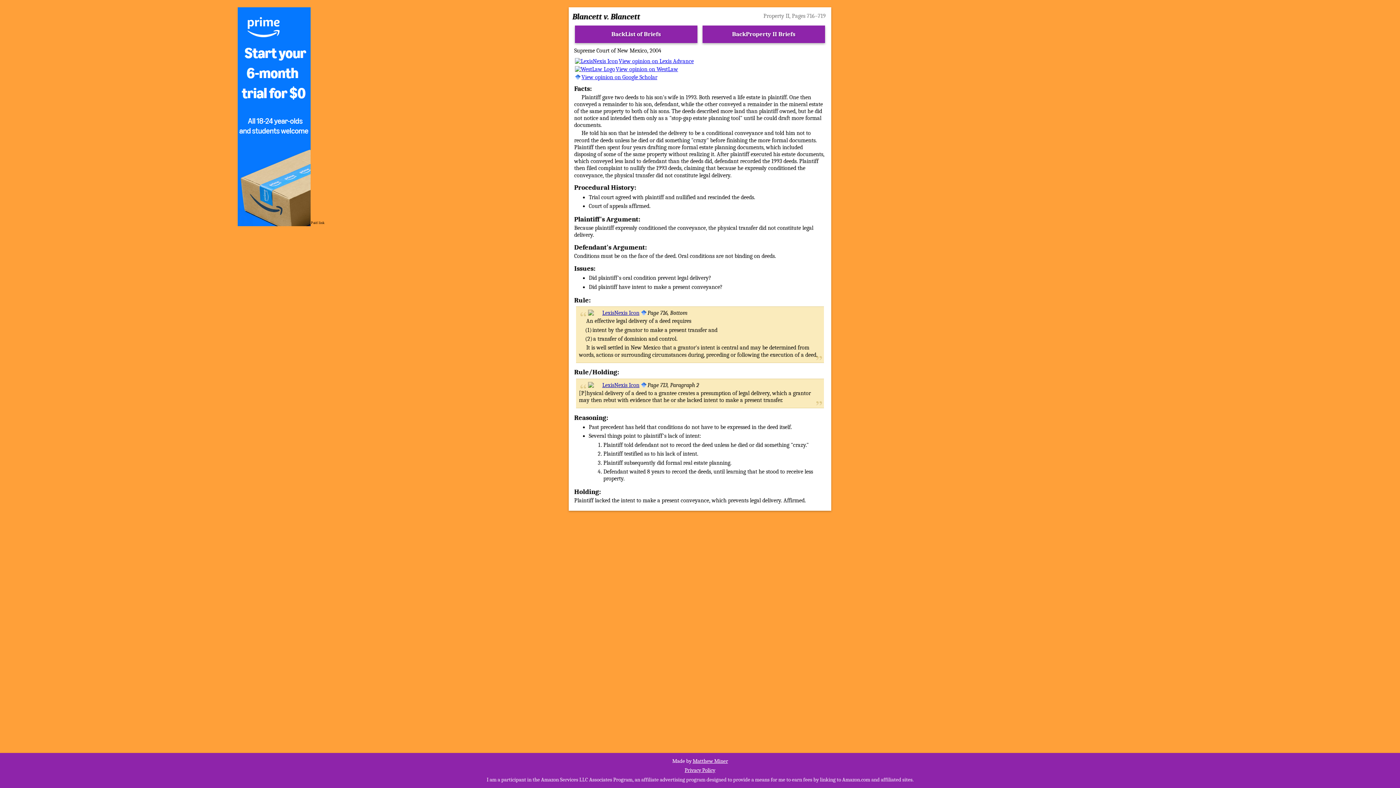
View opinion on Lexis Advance (656, 61)
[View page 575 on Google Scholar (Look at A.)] (644, 313)
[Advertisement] (1119, 156)
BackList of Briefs (636, 34)
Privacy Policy (700, 770)
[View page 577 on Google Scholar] (644, 385)
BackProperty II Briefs (764, 34)
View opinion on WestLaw (647, 69)
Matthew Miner (710, 761)
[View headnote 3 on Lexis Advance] (613, 385)
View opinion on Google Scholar (619, 77)
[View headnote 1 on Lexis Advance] (613, 313)
